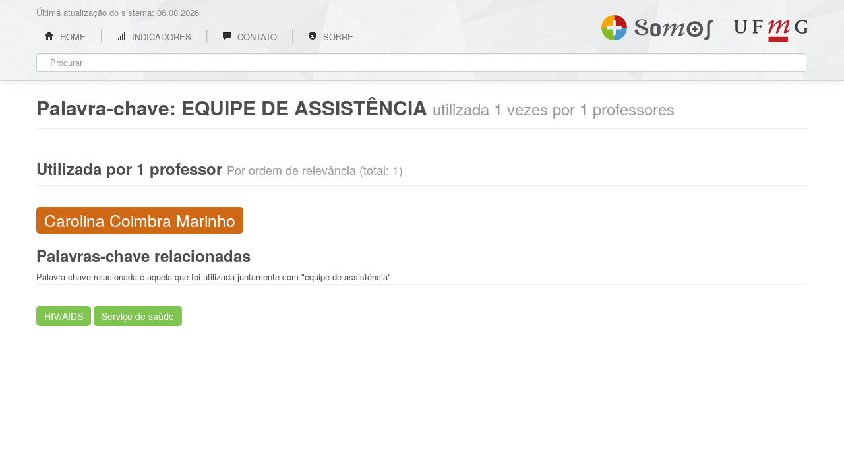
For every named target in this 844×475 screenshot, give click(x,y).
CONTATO (256, 36)
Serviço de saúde (138, 316)
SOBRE (336, 36)
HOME (71, 36)
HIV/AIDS (63, 316)
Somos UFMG (657, 25)
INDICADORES (160, 36)
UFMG (771, 31)
